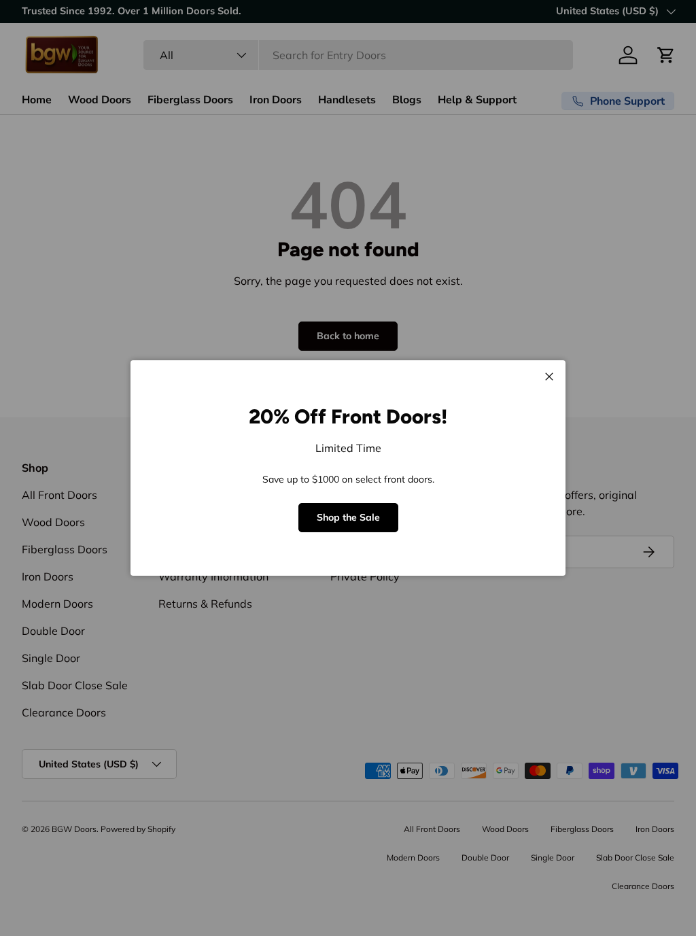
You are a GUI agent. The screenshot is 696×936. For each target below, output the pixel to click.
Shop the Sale (348, 517)
